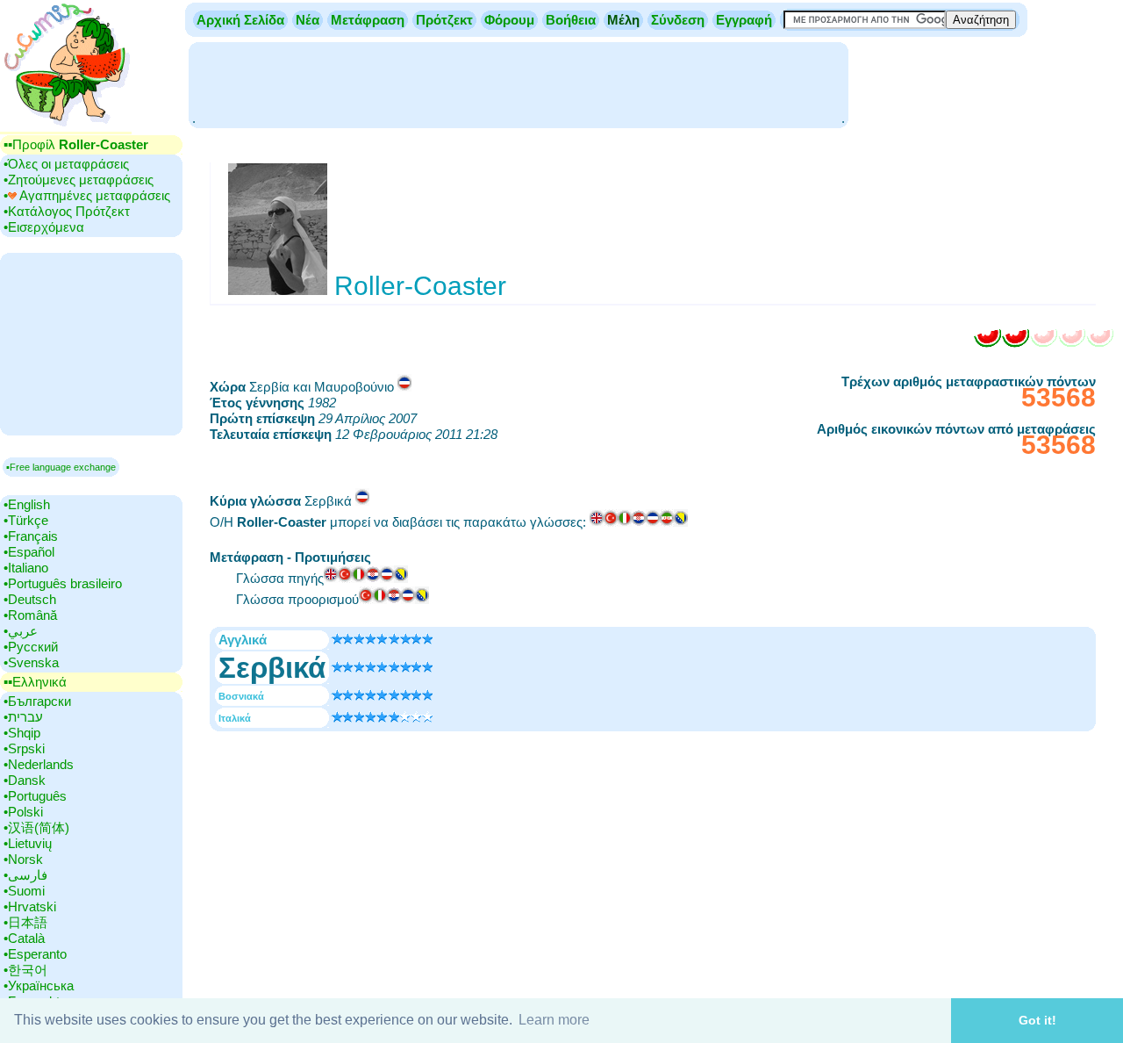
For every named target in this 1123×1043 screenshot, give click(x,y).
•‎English (27, 504)
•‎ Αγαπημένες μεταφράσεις (87, 195)
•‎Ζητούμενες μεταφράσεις (79, 179)
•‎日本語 (25, 922)
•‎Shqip (22, 732)
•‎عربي (21, 630)
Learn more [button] (554, 1019)
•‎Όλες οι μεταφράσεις (66, 163)
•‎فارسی (25, 874)
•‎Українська (39, 985)
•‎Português (35, 795)
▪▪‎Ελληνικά (35, 681)
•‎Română (30, 615)
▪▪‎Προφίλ (76, 144)
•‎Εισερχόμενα (44, 226)
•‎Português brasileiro (63, 583)
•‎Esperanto (35, 953)
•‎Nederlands (39, 764)
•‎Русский (31, 646)
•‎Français (31, 536)
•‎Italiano (26, 567)
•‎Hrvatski (30, 906)
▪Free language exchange (61, 467)
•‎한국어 (25, 969)
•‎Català (24, 938)
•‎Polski (23, 811)
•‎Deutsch (30, 599)
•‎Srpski (24, 748)
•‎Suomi (24, 890)
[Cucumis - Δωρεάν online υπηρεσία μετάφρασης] (66, 126)
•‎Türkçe (26, 520)
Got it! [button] (1037, 1020)
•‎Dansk (25, 780)
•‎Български (37, 701)
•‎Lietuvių (28, 843)
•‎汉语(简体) (36, 827)
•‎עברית (23, 716)
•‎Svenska (31, 662)
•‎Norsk (23, 859)
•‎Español (29, 551)
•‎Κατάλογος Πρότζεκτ (67, 211)
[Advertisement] (518, 83)
